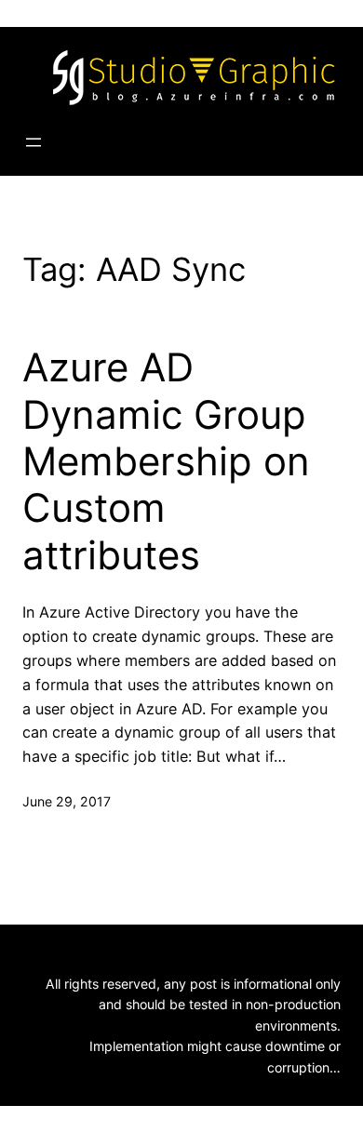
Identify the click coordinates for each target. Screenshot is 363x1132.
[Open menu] (33, 142)
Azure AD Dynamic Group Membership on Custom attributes (166, 461)
